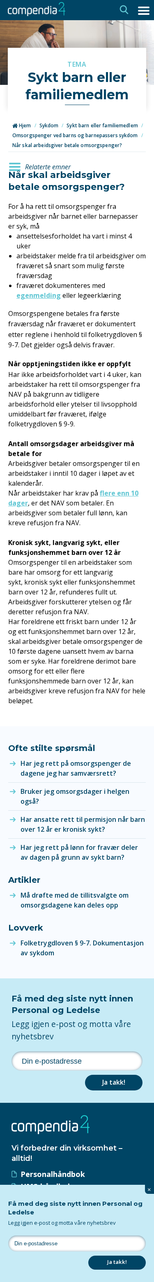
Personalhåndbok (53, 1174)
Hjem (24, 125)
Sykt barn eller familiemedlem (102, 125)
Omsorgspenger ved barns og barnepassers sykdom (75, 135)
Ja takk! (113, 1082)
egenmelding (38, 295)
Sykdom (49, 125)
